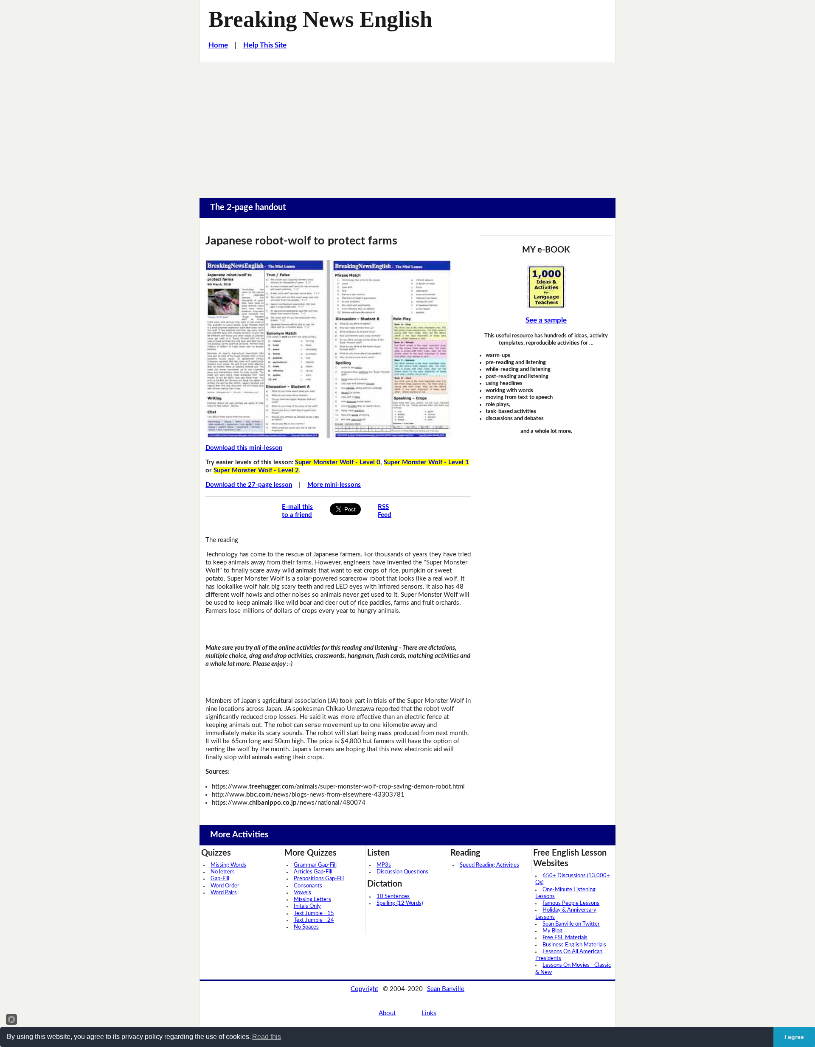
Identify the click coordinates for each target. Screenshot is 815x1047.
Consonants (308, 886)
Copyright (364, 989)
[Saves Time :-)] (546, 286)
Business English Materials (574, 945)
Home (218, 45)
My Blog (552, 931)
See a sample (546, 320)
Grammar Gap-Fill (315, 865)
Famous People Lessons (570, 903)
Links (429, 1013)
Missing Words (228, 865)
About (387, 1013)
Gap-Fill (220, 878)
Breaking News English (320, 19)
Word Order (225, 886)
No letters (223, 872)
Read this (266, 1036)
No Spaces (306, 927)
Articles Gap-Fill (313, 872)
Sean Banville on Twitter (571, 924)
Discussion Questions (402, 872)
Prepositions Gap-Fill (319, 878)
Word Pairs (224, 892)
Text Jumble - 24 (314, 920)
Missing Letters (312, 899)
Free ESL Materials (564, 937)
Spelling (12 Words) (400, 903)
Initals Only (307, 906)
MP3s (384, 865)
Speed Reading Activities (489, 865)
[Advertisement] (407, 126)
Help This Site (265, 45)
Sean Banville (445, 989)
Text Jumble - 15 (314, 913)
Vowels (302, 892)
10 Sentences (393, 896)
